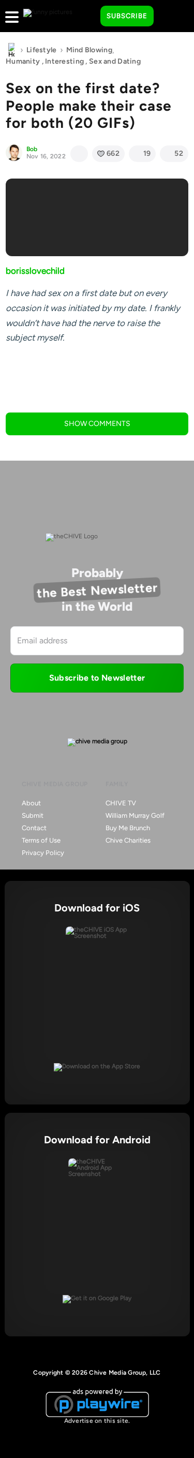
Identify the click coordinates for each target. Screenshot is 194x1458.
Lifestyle (41, 50)
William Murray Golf (135, 815)
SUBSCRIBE (127, 16)
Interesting (64, 61)
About (31, 803)
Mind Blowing (89, 50)
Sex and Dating (115, 61)
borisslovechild (35, 271)
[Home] (11, 50)
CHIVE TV (121, 803)
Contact (34, 828)
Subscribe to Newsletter (97, 678)
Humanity (23, 61)
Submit (32, 815)
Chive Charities (128, 840)
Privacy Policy (43, 853)
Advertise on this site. (97, 1420)
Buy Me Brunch (128, 828)
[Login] (171, 16)
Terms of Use (41, 840)
